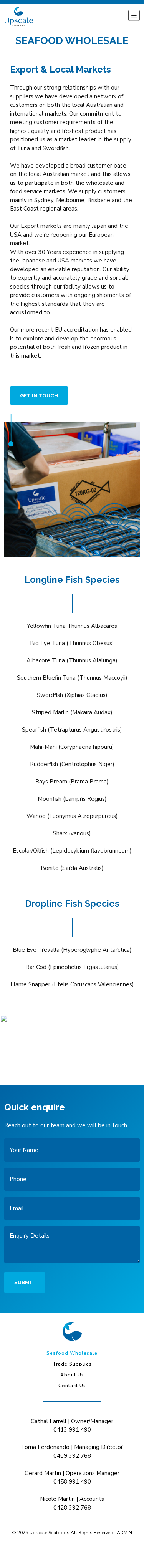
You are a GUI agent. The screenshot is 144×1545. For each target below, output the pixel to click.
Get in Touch (39, 395)
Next (130, 1050)
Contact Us (72, 1385)
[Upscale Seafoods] (72, 1331)
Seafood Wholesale (72, 1353)
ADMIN (124, 1533)
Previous (14, 1050)
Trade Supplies (72, 1364)
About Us (72, 1375)
